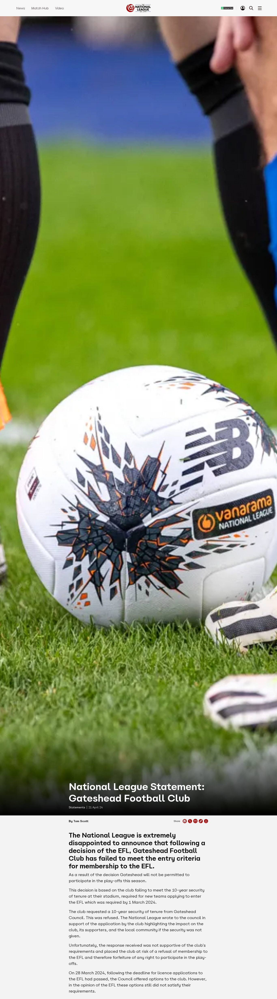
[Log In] (242, 8)
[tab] (242, 8)
